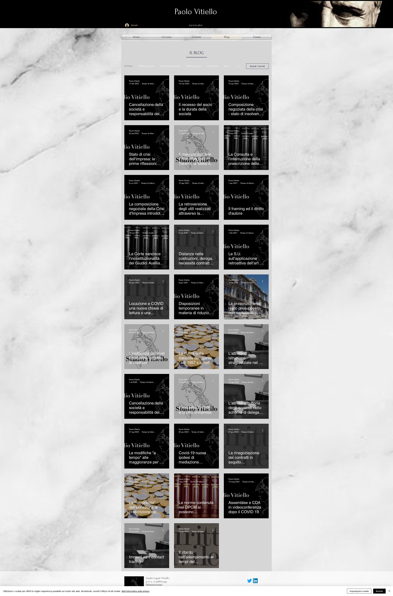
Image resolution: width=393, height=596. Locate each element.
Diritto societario (146, 66)
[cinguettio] (249, 580)
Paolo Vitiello (196, 11)
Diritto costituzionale (170, 66)
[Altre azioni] (164, 82)
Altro (226, 66)
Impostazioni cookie (359, 591)
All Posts (128, 66)
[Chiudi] (389, 591)
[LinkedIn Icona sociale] (255, 580)
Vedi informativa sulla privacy (135, 591)
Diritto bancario (193, 66)
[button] (238, 66)
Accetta (379, 591)
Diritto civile (212, 66)
